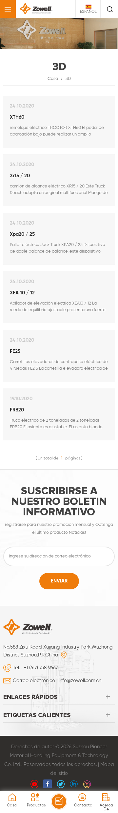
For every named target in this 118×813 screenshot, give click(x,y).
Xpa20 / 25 (22, 234)
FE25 (15, 351)
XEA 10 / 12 (22, 292)
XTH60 (17, 117)
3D (68, 79)
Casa (53, 79)
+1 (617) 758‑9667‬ (41, 667)
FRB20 (17, 409)
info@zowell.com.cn (80, 680)
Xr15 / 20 (20, 175)
